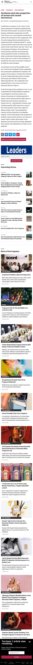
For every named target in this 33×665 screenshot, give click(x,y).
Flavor (2, 199)
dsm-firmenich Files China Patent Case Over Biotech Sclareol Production (13, 237)
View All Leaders (16, 161)
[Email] (2, 134)
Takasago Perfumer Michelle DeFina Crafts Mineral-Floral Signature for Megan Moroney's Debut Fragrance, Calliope (16, 597)
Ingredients (3, 172)
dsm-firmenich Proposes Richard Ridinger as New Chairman (11, 202)
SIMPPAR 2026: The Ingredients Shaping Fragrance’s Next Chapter (11, 175)
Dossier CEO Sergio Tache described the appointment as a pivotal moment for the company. (15, 530)
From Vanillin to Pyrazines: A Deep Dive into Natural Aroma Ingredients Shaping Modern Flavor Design (12, 184)
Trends (4, 304)
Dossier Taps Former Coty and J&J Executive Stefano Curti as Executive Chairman (14, 523)
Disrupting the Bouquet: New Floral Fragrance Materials (13, 381)
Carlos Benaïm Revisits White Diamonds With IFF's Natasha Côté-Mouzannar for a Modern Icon (15, 560)
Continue (16, 657)
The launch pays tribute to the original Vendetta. (14, 638)
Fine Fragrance (19, 10)
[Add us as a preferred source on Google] (18, 134)
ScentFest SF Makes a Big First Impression (10, 194)
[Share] (6, 134)
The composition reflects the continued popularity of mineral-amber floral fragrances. (15, 604)
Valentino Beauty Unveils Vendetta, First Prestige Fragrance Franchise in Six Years (16, 633)
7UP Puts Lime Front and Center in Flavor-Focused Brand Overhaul (11, 211)
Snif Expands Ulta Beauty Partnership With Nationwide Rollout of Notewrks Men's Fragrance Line (16, 448)
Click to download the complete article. (14, 130)
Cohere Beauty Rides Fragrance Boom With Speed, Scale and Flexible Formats (16, 346)
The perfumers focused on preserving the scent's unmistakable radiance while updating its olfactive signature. (15, 567)
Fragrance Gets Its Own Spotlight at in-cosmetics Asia (15, 309)
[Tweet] (14, 134)
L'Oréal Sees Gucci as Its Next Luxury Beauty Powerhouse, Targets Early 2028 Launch (15, 486)
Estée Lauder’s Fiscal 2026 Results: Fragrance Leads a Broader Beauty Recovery (12, 220)
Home (2, 10)
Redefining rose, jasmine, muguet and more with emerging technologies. (16, 386)
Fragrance (9, 10)
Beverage (3, 207)
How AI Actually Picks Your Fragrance (12, 228)
